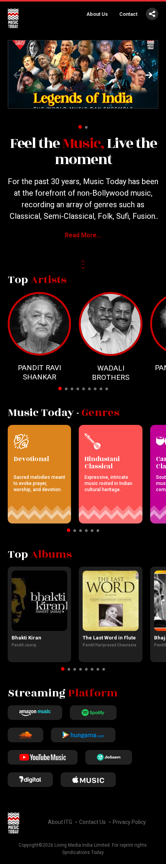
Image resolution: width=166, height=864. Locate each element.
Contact (128, 14)
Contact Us (92, 822)
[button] (149, 75)
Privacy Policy (129, 822)
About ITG (60, 822)
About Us (97, 14)
